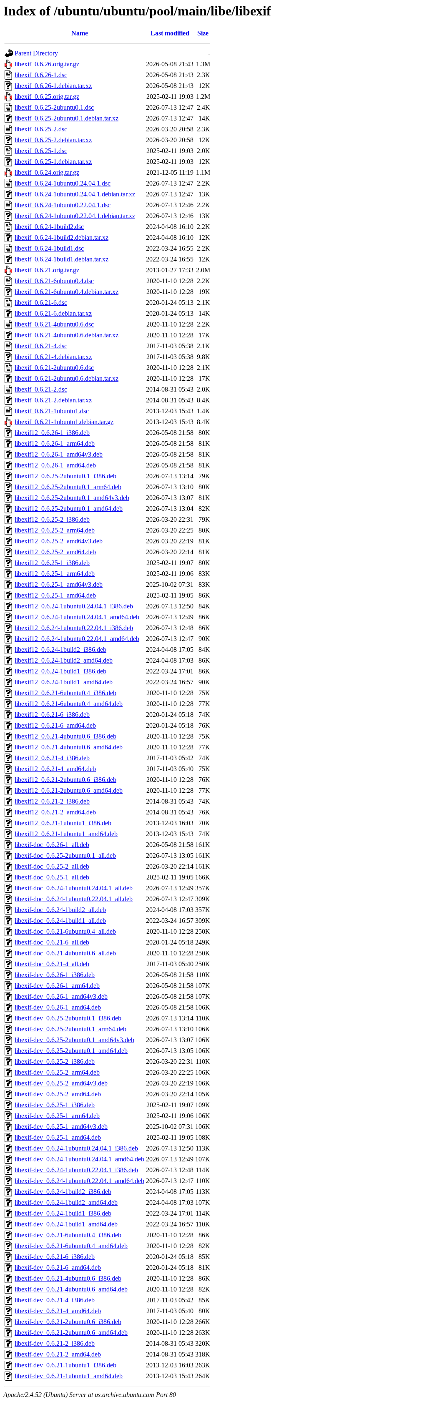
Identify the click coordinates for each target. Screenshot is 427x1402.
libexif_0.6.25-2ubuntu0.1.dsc (54, 107)
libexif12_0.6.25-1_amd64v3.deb (59, 584)
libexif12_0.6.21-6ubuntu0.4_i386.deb (65, 692)
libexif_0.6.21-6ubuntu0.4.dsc (54, 280)
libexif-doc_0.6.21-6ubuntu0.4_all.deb (65, 931)
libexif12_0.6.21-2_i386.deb (52, 801)
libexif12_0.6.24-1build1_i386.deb (60, 671)
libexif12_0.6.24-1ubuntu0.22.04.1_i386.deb (74, 627)
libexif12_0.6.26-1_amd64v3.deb (59, 454)
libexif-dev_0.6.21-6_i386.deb (55, 1256)
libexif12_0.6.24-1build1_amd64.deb (64, 682)
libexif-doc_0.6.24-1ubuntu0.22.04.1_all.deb (74, 898)
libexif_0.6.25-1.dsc (41, 150)
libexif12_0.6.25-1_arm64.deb (55, 573)
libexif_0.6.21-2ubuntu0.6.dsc (54, 367)
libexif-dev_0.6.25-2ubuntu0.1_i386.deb (68, 1018)
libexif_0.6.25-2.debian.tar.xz (53, 139)
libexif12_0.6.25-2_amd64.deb (55, 551)
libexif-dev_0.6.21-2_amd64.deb (58, 1354)
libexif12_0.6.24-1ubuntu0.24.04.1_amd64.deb (77, 617)
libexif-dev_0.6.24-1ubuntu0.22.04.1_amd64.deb (79, 1180)
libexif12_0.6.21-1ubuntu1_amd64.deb (66, 833)
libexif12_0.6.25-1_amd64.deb (55, 595)
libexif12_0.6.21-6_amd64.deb (55, 725)
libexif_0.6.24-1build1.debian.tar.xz (61, 259)
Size (202, 33)
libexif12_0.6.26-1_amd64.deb (55, 465)
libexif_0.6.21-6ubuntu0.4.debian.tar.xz (66, 291)
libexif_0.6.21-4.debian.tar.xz (53, 356)
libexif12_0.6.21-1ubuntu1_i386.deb (63, 823)
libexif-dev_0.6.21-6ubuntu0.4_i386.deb (68, 1235)
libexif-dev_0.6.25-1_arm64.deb (57, 1115)
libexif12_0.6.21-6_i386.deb (52, 714)
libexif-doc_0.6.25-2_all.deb (52, 866)
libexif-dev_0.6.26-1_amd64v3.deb (61, 996)
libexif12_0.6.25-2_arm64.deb (55, 530)
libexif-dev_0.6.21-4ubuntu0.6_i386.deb (68, 1278)
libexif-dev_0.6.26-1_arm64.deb (57, 985)
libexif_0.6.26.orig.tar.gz (47, 64)
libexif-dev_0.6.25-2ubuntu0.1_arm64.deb (70, 1029)
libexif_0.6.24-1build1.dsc (49, 248)
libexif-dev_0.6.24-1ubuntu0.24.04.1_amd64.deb (79, 1159)
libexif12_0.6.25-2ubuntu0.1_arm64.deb (68, 486)
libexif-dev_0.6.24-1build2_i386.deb (63, 1191)
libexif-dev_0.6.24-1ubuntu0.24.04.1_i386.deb (76, 1148)
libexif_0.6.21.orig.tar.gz (47, 270)
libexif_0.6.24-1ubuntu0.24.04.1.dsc (63, 183)
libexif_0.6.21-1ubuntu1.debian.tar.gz (64, 421)
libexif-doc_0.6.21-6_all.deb (52, 942)
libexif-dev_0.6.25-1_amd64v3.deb (61, 1126)
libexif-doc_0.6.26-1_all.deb (52, 844)
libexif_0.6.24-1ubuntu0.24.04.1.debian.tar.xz (75, 194)
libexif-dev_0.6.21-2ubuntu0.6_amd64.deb (71, 1332)
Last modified (170, 33)
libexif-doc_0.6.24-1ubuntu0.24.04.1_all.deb (74, 888)
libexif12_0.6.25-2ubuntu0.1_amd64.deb (69, 508)
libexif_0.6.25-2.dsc (41, 129)
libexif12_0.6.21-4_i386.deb (52, 757)
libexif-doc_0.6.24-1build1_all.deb (60, 920)
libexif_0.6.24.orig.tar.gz (47, 172)
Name (79, 33)
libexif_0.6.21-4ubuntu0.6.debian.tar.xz (66, 335)
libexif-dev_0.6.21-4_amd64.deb (58, 1310)
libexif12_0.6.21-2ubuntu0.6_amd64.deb (69, 790)
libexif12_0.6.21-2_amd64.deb (55, 812)
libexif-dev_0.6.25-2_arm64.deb (57, 1072)
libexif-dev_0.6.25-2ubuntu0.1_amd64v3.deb (74, 1039)
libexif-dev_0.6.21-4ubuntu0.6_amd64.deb (71, 1289)
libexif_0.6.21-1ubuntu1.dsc (52, 411)
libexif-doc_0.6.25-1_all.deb (52, 877)
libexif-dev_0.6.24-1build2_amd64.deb (66, 1202)
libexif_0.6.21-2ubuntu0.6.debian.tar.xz (66, 378)
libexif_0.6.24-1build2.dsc (49, 226)
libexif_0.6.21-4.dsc (41, 345)
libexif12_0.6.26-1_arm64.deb (55, 443)
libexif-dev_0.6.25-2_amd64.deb (58, 1094)
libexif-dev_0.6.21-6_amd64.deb (58, 1267)
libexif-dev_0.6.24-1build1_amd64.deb (66, 1224)
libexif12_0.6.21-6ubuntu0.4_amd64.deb (69, 703)
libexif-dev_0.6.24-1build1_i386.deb (63, 1213)
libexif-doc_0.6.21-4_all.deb (52, 963)
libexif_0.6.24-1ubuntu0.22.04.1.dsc (63, 205)
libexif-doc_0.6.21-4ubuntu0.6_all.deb (65, 953)
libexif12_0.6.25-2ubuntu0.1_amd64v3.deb (72, 497)
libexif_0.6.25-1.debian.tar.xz (53, 161)
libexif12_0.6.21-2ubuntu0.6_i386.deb (65, 779)
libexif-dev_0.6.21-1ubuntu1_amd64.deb (69, 1375)
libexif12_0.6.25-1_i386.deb (52, 562)
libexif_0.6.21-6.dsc (41, 302)
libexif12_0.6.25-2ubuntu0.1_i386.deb (65, 476)
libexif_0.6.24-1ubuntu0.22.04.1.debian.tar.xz (75, 215)
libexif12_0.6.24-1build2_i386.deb (60, 649)
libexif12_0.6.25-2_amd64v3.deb (59, 541)
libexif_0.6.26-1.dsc (41, 74)
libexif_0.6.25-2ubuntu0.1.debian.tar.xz (66, 118)
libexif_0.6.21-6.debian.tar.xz (53, 313)
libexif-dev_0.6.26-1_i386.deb (55, 974)
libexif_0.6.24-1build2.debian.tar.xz (61, 237)
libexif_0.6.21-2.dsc (41, 389)
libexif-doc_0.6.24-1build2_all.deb (60, 909)
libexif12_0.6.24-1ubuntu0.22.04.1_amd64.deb (77, 638)
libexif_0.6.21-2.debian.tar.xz (53, 400)
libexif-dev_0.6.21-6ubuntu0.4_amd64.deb (71, 1245)
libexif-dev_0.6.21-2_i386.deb (55, 1343)
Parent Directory (36, 53)
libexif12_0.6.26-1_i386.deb (52, 432)
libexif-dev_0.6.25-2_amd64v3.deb (61, 1083)
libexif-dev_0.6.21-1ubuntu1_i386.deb (65, 1365)
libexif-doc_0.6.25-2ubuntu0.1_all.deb (65, 855)
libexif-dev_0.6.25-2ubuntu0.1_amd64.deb (71, 1050)
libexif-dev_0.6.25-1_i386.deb (55, 1104)
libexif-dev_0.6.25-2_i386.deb (55, 1061)
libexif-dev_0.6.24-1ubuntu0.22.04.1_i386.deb (76, 1169)
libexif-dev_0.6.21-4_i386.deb (55, 1300)
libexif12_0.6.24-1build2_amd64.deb (64, 660)
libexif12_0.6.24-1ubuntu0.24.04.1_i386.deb (74, 606)
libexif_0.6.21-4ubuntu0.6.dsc (54, 324)
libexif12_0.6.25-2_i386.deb (52, 519)
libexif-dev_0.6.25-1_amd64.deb (58, 1137)
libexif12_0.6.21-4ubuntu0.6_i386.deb (65, 736)
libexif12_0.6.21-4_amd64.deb (55, 768)
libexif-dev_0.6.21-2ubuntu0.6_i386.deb (68, 1321)
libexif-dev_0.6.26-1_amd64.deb (58, 1007)
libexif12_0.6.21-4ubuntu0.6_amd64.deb (69, 747)
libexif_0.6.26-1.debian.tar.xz (53, 85)
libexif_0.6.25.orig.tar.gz (47, 96)
